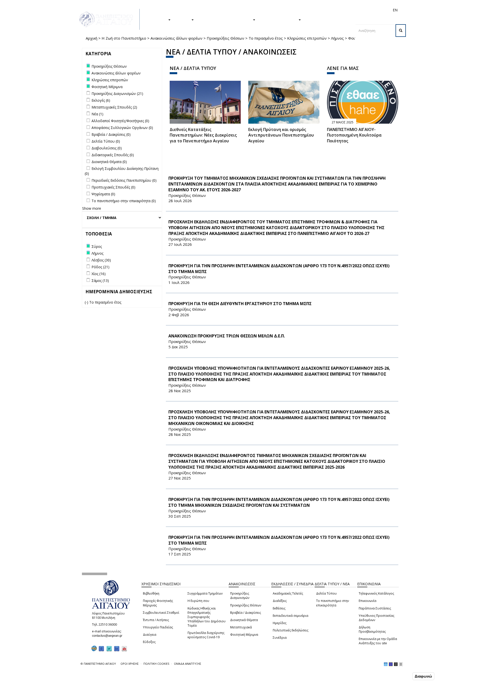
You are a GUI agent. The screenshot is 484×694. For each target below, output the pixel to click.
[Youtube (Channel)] (124, 648)
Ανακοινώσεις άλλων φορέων (176, 38)
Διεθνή (324, 10)
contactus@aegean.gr (108, 635)
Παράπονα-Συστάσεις (375, 608)
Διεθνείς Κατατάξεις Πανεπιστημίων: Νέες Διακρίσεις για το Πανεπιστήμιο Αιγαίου (203, 135)
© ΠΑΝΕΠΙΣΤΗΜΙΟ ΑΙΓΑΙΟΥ (98, 663)
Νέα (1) (97, 114)
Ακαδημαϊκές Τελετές (288, 593)
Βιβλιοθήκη (151, 593)
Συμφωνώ (400, 676)
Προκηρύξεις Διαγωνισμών (239, 595)
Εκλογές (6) (101, 100)
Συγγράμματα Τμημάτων (205, 593)
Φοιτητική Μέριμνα (244, 634)
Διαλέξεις (280, 601)
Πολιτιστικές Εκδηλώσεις (290, 630)
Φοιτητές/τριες (281, 10)
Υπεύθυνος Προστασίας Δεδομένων (376, 617)
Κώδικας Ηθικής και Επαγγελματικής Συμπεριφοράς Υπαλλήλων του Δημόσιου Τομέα (207, 617)
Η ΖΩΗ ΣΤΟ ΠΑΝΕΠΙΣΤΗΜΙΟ (226, 19)
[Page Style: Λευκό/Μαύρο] (396, 664)
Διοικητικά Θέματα (244, 620)
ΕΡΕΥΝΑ (183, 19)
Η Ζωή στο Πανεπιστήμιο (124, 38)
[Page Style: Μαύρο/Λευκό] (401, 664)
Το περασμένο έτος (266, 38)
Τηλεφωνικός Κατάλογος (376, 593)
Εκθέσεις (279, 608)
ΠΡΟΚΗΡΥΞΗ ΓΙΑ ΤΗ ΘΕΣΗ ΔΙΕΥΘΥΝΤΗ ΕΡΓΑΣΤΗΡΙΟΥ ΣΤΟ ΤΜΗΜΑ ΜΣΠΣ (240, 303)
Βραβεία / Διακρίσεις (245, 612)
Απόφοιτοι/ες (305, 10)
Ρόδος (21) (100, 266)
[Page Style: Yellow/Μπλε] (391, 664)
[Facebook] (101, 648)
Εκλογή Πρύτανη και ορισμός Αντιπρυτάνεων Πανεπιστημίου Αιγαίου (281, 135)
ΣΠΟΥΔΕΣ (158, 19)
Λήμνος (337, 38)
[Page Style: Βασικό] (386, 664)
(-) (87, 302)
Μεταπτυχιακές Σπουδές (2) (114, 107)
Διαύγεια (149, 634)
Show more (91, 208)
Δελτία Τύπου (326, 593)
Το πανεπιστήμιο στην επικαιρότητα (332, 603)
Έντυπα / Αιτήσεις (156, 620)
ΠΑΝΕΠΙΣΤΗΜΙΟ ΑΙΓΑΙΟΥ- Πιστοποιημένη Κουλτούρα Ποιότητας (354, 135)
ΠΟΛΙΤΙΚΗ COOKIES (156, 663)
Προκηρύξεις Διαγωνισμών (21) (117, 93)
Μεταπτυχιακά (241, 627)
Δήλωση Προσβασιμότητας (372, 629)
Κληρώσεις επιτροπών (307, 38)
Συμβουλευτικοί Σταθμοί (161, 612)
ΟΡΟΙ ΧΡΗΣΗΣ (129, 663)
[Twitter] (109, 648)
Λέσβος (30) (101, 260)
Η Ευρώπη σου (198, 601)
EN (395, 10)
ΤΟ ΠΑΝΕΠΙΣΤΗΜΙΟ (279, 19)
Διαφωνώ (423, 676)
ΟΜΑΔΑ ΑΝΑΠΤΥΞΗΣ (187, 663)
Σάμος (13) (100, 280)
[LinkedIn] (116, 648)
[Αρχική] (109, 19)
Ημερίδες (279, 623)
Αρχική (91, 38)
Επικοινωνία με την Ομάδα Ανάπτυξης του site (378, 641)
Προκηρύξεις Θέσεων (225, 38)
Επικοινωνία (367, 601)
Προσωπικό (341, 10)
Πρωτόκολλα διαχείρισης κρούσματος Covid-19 (206, 635)
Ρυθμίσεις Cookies (66, 689)
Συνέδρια (280, 637)
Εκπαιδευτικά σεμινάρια (290, 615)
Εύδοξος (149, 642)
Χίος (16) (99, 273)
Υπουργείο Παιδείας (158, 627)
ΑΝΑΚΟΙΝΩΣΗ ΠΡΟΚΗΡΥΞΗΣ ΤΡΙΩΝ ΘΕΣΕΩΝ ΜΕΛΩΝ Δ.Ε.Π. (226, 336)
